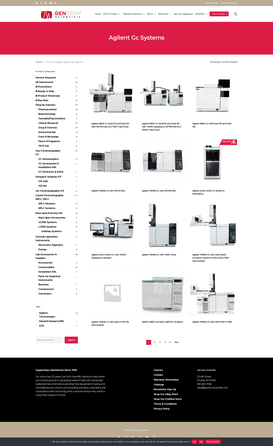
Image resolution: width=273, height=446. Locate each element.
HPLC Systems (46, 208)
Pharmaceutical (47, 109)
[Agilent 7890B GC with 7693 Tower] (162, 225)
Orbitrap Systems (51, 231)
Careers (158, 370)
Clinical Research (48, 123)
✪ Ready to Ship (45, 91)
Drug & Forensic (47, 127)
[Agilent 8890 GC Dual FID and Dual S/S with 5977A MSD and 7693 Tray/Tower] (112, 94)
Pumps (42, 249)
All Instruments (44, 82)
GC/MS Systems (47, 222)
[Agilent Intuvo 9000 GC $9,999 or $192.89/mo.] (213, 161)
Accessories (45, 262)
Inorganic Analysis (48, 176)
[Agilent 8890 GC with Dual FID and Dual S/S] (213, 94)
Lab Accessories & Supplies (46, 256)
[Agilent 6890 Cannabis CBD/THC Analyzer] (162, 292)
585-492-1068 (204, 384)
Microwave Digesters (50, 245)
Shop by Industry (45, 105)
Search (71, 340)
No (201, 441)
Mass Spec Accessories (51, 217)
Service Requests (46, 77)
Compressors (46, 289)
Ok (194, 441)
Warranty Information (166, 379)
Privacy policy (213, 441)
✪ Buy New (42, 100)
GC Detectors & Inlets (50, 171)
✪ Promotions (43, 86)
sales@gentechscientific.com (212, 387)
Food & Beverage (48, 136)
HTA (41, 325)
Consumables (46, 267)
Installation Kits (47, 271)
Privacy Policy (162, 408)
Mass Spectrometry (49, 213)
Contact (158, 375)
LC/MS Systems (47, 226)
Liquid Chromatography (49, 197)
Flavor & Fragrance (49, 141)
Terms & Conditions (165, 404)
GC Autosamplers (48, 159)
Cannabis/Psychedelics (51, 118)
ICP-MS (42, 186)
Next (176, 342)
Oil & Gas (43, 145)
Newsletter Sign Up (165, 389)
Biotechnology (47, 114)
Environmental (46, 132)
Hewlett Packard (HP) (51, 321)
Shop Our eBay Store (166, 394)
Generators (44, 293)
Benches (43, 284)
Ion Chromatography (50, 190)
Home (39, 62)
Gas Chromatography (48, 152)
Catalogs (159, 384)
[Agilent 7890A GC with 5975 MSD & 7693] (213, 292)
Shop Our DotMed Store (168, 399)
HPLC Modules (46, 203)
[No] (269, 441)
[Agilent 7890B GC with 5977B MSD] (162, 161)
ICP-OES (43, 181)
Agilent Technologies (47, 315)
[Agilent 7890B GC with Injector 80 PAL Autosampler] (112, 292)
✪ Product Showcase (48, 95)
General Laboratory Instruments (47, 238)
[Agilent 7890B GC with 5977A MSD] (112, 161)
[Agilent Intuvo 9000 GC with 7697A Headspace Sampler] (112, 225)
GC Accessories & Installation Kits (48, 165)
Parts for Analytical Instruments (49, 278)
